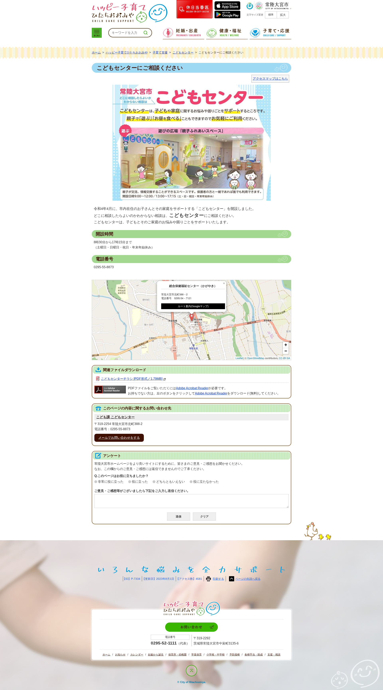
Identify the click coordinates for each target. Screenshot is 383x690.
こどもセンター (183, 52)
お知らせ (120, 654)
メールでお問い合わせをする (119, 437)
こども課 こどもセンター (115, 417)
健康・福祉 (227, 33)
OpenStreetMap (255, 358)
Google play (227, 15)
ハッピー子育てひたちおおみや (129, 13)
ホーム (96, 52)
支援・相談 (274, 654)
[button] (191, 317)
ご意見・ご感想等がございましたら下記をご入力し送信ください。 (142, 490)
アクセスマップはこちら (270, 78)
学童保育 (196, 654)
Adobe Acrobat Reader (192, 388)
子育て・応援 (270, 33)
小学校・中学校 (215, 654)
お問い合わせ (191, 627)
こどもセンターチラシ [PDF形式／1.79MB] (131, 378)
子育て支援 (160, 52)
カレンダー (136, 654)
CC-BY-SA (284, 358)
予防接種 (234, 654)
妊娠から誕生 (156, 654)
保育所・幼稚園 (177, 654)
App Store (227, 5)
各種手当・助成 (254, 654)
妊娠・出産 (183, 33)
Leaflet (239, 358)
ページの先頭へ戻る (248, 578)
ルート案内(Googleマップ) (193, 306)
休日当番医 (194, 9)
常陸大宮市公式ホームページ (269, 6)
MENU (97, 33)
